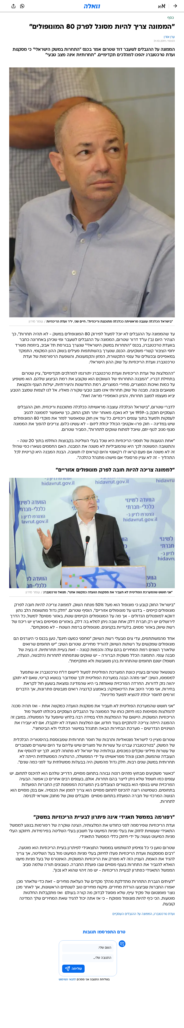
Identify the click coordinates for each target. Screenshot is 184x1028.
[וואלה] (92, 6)
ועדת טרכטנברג (164, 914)
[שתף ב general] (13, 6)
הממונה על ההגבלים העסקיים (132, 914)
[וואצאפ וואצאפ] (22, 6)
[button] (161, 6)
